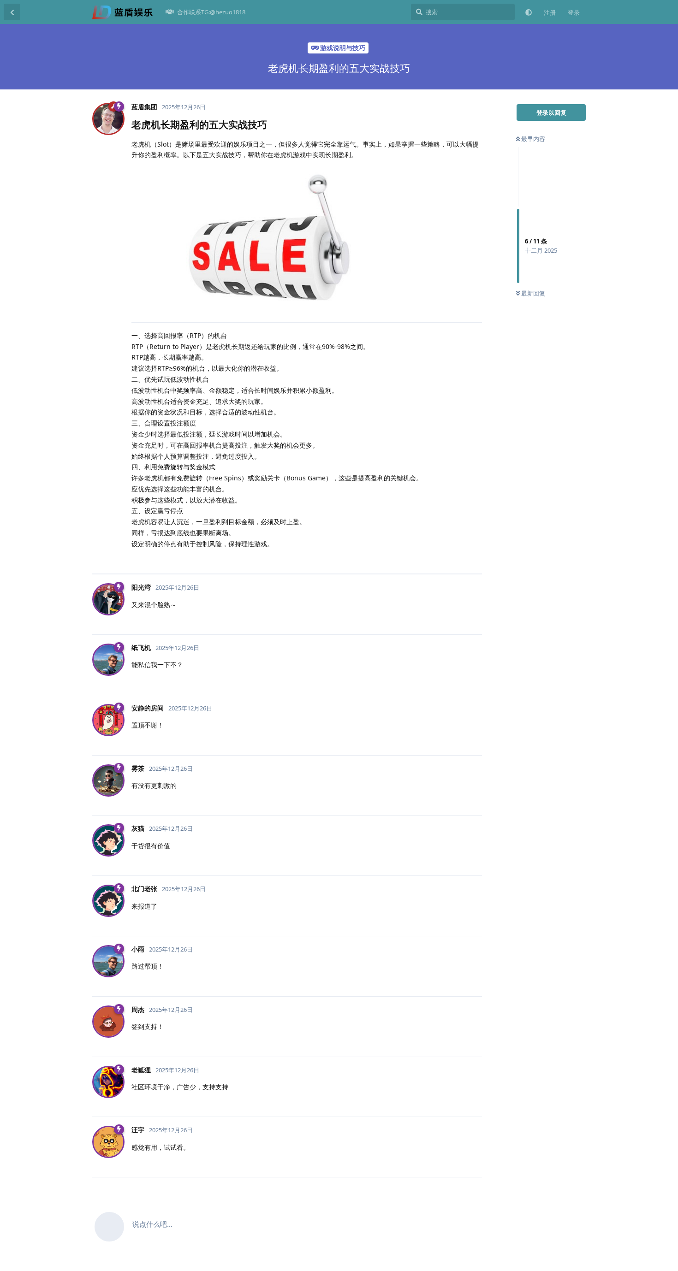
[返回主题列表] (12, 12)
